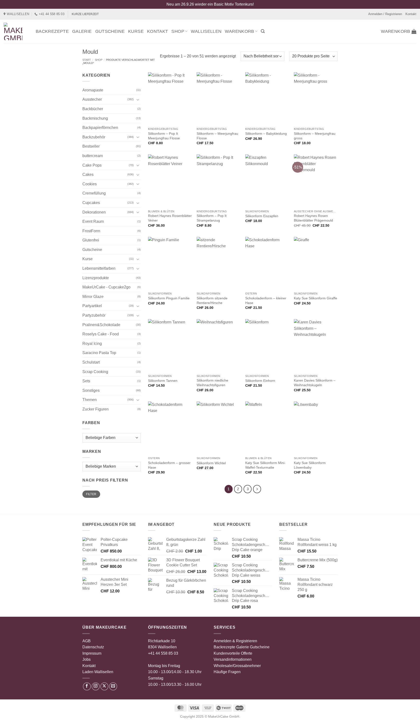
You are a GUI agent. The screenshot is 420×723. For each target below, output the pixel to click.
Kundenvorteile (227, 653)
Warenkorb (239, 31)
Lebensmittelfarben (98, 268)
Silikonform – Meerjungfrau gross (314, 136)
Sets (86, 381)
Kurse (136, 31)
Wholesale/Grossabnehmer (237, 666)
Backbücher (92, 109)
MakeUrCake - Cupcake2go (106, 287)
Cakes (88, 174)
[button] (263, 31)
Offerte (246, 653)
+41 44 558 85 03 (163, 653)
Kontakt (410, 14)
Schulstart (91, 362)
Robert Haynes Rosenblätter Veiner (170, 218)
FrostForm (91, 231)
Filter (91, 494)
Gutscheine (110, 31)
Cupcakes (91, 203)
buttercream (92, 156)
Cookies (89, 184)
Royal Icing (92, 343)
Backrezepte (52, 31)
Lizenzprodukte (95, 278)
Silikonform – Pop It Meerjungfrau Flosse (164, 136)
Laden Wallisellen (97, 672)
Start (86, 59)
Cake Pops (92, 165)
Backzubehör (93, 137)
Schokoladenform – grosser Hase (169, 465)
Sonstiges (91, 390)
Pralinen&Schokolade (101, 325)
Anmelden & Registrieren (235, 641)
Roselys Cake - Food (100, 334)
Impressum (91, 653)
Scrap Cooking (95, 372)
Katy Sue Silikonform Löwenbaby (310, 465)
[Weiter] (257, 489)
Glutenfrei (90, 240)
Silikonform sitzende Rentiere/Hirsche (212, 300)
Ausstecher (92, 99)
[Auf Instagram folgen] (96, 686)
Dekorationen (94, 212)
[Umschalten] (138, 99)
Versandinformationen (233, 659)
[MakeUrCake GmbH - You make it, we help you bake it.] (16, 31)
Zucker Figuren (95, 409)
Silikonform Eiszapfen (261, 216)
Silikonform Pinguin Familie (169, 298)
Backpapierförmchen (100, 127)
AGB (86, 641)
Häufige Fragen (227, 672)
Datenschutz (93, 647)
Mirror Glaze (93, 297)
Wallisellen (206, 31)
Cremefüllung (94, 193)
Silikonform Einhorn (260, 381)
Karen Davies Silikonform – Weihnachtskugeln (314, 382)
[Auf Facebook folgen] (87, 686)
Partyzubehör (93, 315)
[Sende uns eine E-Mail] (113, 686)
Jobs (86, 659)
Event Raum (93, 221)
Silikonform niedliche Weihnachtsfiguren (212, 382)
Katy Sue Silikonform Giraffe (315, 298)
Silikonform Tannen (162, 381)
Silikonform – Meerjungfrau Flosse (217, 136)
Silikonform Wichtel (211, 463)
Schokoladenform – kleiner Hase (265, 300)
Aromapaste (92, 90)
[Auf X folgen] (104, 686)
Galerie (82, 31)
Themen (89, 400)
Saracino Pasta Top (99, 353)
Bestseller (91, 146)
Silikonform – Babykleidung (266, 133)
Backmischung (95, 118)
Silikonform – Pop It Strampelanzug (212, 218)
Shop (177, 31)
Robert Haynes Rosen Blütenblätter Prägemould (313, 218)
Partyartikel (92, 306)
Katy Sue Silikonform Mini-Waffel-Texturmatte (265, 465)
